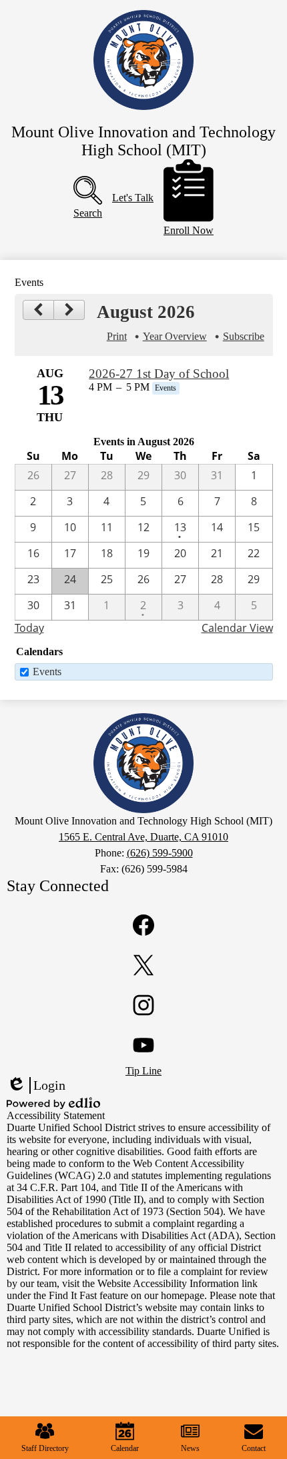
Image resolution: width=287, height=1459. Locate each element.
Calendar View (237, 628)
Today (29, 628)
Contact (254, 1448)
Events (47, 671)
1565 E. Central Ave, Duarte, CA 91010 (143, 836)
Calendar (125, 1448)
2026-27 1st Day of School (159, 374)
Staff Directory (45, 1448)
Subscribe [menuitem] (243, 336)
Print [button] (117, 336)
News (190, 1448)
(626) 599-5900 (160, 852)
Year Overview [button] (175, 336)
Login (36, 1086)
